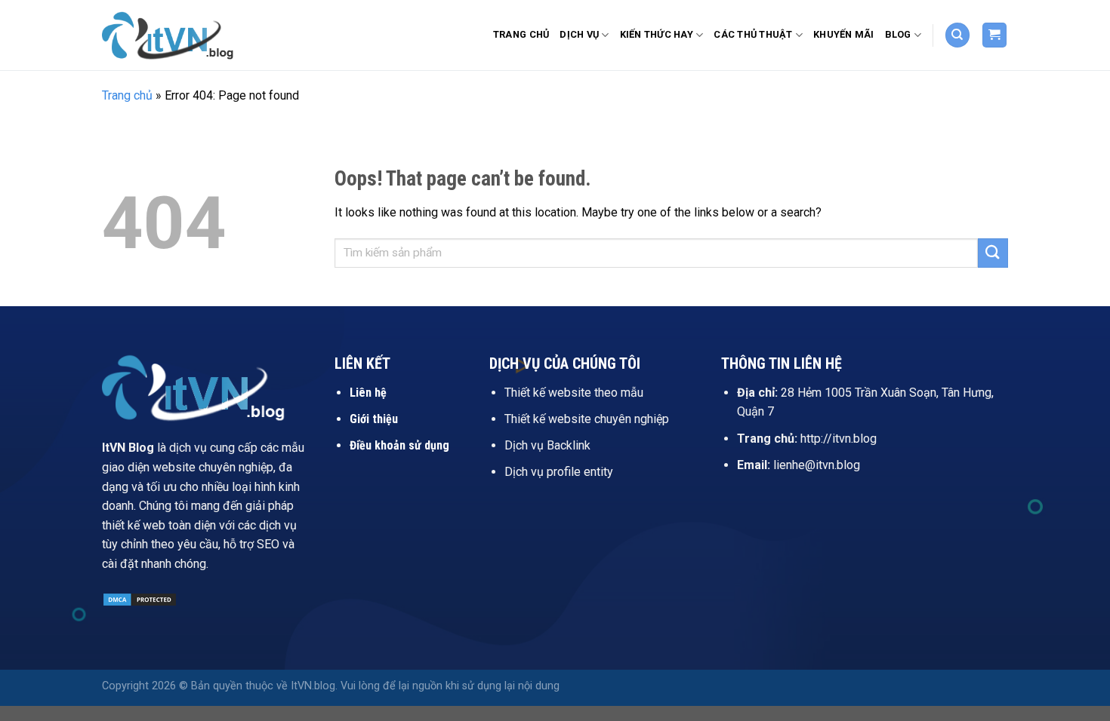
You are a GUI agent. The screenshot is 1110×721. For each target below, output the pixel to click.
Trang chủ (521, 34)
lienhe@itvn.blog (816, 465)
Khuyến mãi (843, 34)
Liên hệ (368, 392)
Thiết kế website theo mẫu (573, 392)
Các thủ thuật (753, 34)
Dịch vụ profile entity (558, 472)
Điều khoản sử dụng (399, 445)
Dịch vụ (579, 34)
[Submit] (993, 253)
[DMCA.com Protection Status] (139, 598)
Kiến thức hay (656, 34)
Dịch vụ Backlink (547, 445)
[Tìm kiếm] (957, 35)
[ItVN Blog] (177, 34)
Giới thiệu (374, 419)
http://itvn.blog (838, 438)
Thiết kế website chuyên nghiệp (586, 419)
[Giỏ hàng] (994, 35)
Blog (898, 34)
